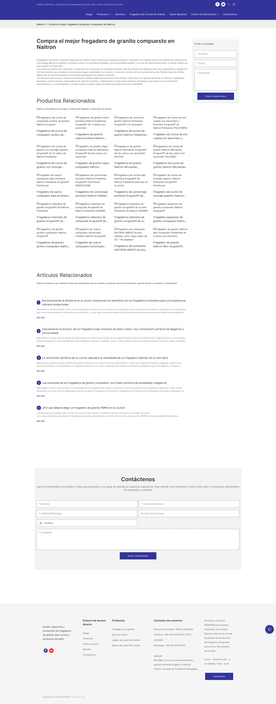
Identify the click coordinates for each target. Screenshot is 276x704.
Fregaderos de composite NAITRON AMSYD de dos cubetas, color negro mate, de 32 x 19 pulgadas (130, 248)
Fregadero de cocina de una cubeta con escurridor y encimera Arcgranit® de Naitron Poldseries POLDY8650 (170, 136)
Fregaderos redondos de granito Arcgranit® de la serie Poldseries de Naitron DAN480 (130, 219)
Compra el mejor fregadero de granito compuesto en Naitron (81, 24)
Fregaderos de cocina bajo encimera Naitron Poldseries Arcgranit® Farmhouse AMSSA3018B (92, 194)
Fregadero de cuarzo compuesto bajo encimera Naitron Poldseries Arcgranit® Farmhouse (52, 194)
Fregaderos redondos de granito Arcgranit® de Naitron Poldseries (52, 219)
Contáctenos (89, 654)
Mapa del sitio (78, 697)
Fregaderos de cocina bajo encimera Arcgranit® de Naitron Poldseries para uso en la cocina (131, 194)
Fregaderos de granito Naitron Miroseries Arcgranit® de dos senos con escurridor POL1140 (129, 165)
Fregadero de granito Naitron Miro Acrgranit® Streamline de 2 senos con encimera (169, 244)
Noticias (87, 649)
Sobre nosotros (91, 644)
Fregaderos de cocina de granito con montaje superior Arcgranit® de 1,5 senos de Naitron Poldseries (54, 165)
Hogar (86, 633)
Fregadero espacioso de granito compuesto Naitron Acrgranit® (169, 219)
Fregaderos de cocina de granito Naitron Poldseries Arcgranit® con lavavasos (130, 133)
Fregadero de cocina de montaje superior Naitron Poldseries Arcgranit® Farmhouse (168, 194)
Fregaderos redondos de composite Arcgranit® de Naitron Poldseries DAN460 (92, 219)
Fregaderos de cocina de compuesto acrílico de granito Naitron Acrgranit (52, 133)
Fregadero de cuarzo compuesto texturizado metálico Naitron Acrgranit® (92, 244)
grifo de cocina (119, 634)
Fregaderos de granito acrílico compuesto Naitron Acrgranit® (53, 244)
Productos (88, 638)
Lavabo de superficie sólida (126, 640)
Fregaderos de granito (123, 629)
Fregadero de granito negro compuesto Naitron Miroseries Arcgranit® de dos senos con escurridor (92, 165)
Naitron (41, 24)
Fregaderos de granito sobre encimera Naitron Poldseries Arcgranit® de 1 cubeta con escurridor (91, 136)
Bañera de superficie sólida (126, 645)
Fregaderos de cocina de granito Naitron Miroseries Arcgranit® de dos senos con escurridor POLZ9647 (169, 165)
